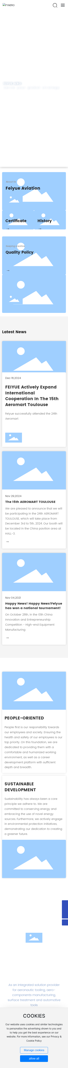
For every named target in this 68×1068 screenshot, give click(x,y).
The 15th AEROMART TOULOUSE (30, 502)
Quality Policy (19, 252)
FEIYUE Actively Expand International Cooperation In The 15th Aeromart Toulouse (32, 396)
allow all (34, 1058)
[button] (32, 163)
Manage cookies (34, 1050)
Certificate (16, 221)
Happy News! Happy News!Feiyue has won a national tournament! (33, 606)
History (44, 221)
